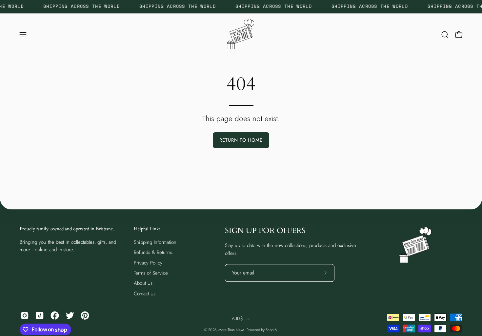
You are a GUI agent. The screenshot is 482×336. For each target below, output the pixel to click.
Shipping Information (155, 242)
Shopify (271, 329)
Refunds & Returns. (153, 252)
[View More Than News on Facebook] (55, 315)
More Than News (231, 329)
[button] (445, 35)
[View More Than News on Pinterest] (85, 315)
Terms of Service (151, 272)
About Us (143, 283)
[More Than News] (241, 34)
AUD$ (237, 318)
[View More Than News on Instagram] (25, 315)
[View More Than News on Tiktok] (40, 315)
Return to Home (241, 140)
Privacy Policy (148, 262)
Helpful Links (147, 229)
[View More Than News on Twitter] (70, 315)
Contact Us (144, 293)
